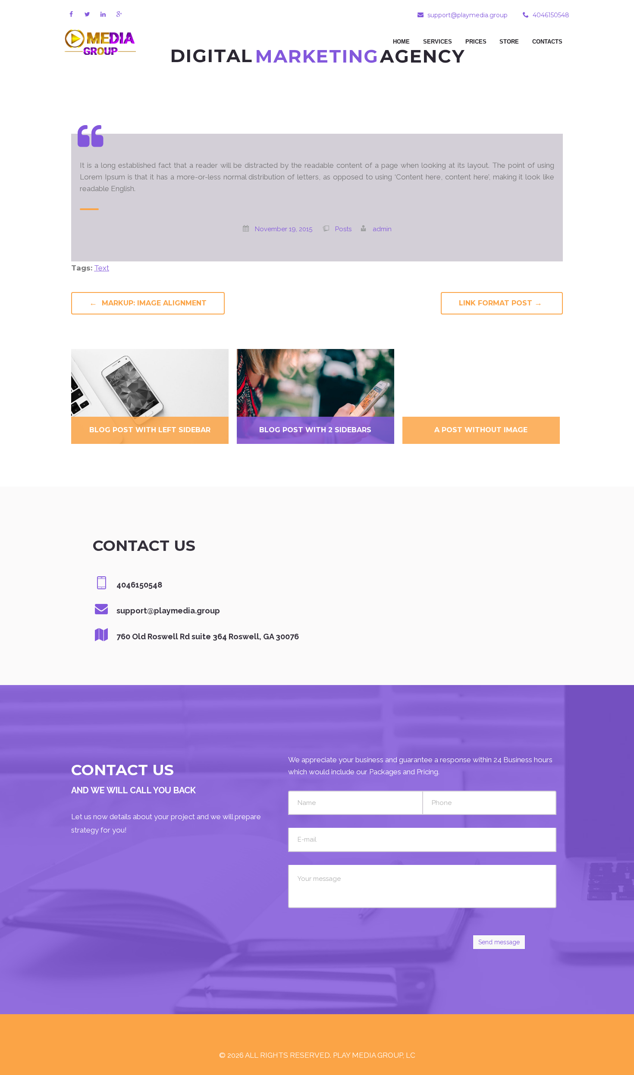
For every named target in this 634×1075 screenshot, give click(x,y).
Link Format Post (500, 303)
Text (101, 268)
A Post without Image (480, 430)
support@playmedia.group (467, 15)
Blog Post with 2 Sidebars (315, 430)
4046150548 (551, 15)
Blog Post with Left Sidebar (149, 430)
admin (382, 229)
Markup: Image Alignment (148, 303)
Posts (343, 229)
